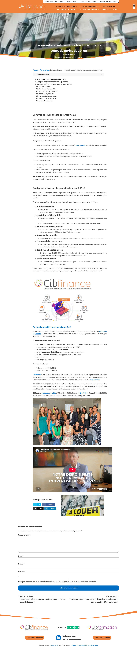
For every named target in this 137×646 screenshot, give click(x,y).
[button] (54, 1)
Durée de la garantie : (46, 94)
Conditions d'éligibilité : (47, 89)
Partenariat (44, 70)
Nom (20, 556)
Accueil (35, 70)
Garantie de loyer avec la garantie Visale (51, 79)
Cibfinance (37, 375)
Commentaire (24, 535)
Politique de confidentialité (79, 645)
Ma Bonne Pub (54, 645)
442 (79, 393)
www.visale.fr (81, 145)
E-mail (21, 564)
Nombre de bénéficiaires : (48, 98)
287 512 (85, 393)
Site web (21, 571)
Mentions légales (93, 645)
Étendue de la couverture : (48, 96)
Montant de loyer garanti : (48, 91)
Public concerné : (45, 86)
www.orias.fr (95, 380)
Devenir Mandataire (102, 638)
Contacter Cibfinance (35, 638)
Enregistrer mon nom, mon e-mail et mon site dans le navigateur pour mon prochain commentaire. (57, 582)
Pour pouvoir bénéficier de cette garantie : (52, 82)
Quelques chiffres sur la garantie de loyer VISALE (54, 84)
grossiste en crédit (48, 393)
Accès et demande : (46, 101)
